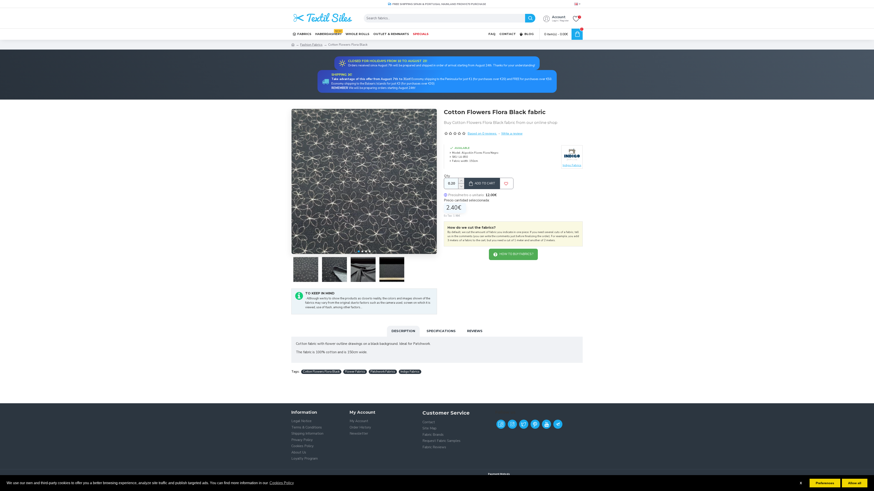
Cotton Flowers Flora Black (321, 372)
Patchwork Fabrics (383, 372)
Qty (447, 176)
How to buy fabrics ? (516, 254)
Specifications (441, 331)
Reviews (475, 331)
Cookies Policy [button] (281, 483)
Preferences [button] (825, 483)
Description (403, 331)
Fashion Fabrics (311, 45)
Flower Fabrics (355, 372)
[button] (359, 251)
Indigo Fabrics (410, 372)
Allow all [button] (854, 483)
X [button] (801, 483)
